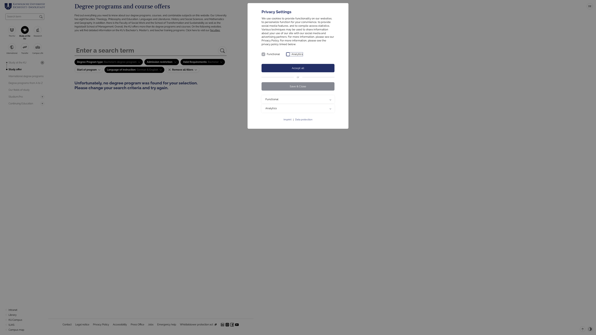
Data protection (303, 119)
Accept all (298, 68)
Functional (273, 54)
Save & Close (298, 86)
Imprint (287, 119)
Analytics (297, 54)
